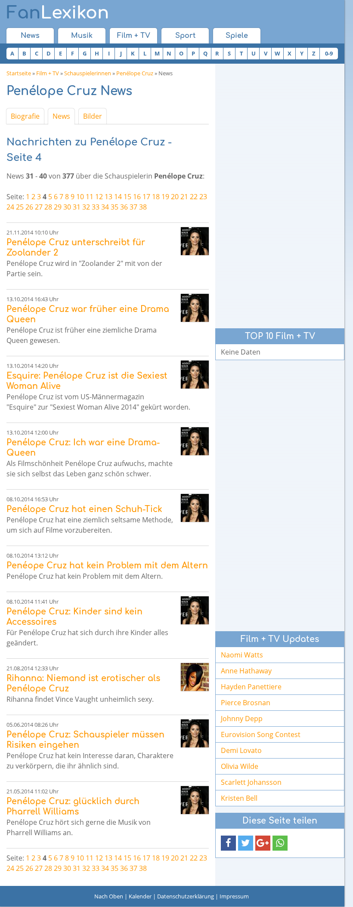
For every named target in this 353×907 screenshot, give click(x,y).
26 (29, 207)
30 (67, 207)
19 (165, 196)
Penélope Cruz (134, 73)
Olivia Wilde (239, 766)
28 (48, 207)
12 (99, 196)
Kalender (140, 896)
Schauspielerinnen (87, 73)
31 (77, 207)
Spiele (237, 36)
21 (184, 196)
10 (80, 196)
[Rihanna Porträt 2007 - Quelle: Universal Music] (195, 677)
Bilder (92, 116)
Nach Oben (108, 896)
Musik (82, 36)
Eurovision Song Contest (260, 734)
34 (105, 207)
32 (86, 207)
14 (118, 196)
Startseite (18, 73)
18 (156, 196)
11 (89, 196)
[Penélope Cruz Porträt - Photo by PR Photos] (195, 241)
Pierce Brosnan (245, 702)
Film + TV (133, 36)
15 (127, 196)
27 (39, 207)
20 (175, 196)
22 (194, 196)
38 (143, 207)
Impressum (234, 896)
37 (133, 207)
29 (58, 207)
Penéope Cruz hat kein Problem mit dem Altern (107, 565)
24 (10, 207)
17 (146, 196)
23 (203, 196)
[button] (228, 843)
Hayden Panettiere (251, 686)
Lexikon (57, 12)
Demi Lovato (241, 750)
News (30, 36)
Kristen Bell (239, 798)
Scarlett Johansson (251, 782)
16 (137, 196)
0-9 (329, 53)
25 (20, 207)
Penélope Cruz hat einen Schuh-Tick (84, 509)
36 (124, 207)
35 (114, 207)
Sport (185, 36)
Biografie (25, 116)
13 (108, 196)
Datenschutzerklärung (185, 896)
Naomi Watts (242, 655)
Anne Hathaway (246, 671)
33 (95, 207)
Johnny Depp (242, 718)
